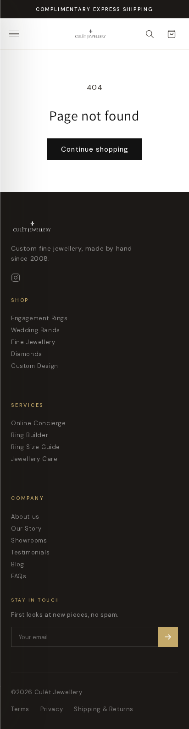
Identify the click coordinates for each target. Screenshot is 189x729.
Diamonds (26, 354)
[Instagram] (15, 277)
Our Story (26, 528)
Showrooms (29, 540)
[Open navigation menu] (17, 34)
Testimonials (30, 552)
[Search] (149, 34)
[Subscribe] (168, 637)
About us (25, 517)
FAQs (18, 576)
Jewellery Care (34, 459)
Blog (17, 564)
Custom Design (34, 366)
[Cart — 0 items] (171, 34)
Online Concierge (38, 423)
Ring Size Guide (35, 447)
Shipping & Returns (103, 709)
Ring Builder (29, 435)
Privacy (51, 709)
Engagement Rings (39, 318)
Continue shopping (94, 149)
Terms (20, 709)
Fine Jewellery (33, 342)
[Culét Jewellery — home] (109, 34)
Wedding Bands (35, 330)
